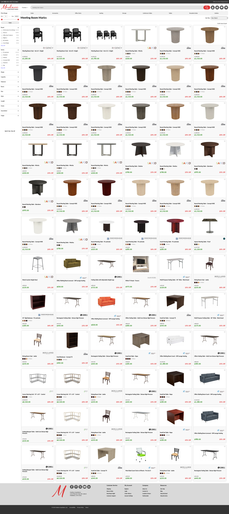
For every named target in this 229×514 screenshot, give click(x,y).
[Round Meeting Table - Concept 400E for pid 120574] (210, 119)
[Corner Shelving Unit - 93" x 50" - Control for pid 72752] (72, 460)
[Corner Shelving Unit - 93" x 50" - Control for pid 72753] (72, 422)
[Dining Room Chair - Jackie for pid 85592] (106, 386)
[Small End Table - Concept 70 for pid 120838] (175, 309)
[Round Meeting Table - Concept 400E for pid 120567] (175, 43)
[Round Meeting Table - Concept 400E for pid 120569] (210, 195)
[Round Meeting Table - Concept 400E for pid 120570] (106, 119)
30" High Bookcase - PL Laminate (31, 318)
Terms (87, 507)
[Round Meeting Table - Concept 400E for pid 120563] (210, 81)
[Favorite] (52, 26)
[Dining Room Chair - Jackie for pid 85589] (175, 462)
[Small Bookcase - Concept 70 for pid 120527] (72, 348)
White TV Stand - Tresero (132, 280)
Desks (32, 13)
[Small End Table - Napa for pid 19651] (175, 386)
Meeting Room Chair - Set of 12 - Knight (102, 51)
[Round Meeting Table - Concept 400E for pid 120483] (141, 81)
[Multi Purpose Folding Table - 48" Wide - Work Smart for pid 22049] (175, 270)
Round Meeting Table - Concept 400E (170, 51)
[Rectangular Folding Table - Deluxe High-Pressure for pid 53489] (209, 460)
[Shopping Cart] (226, 7)
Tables (170, 13)
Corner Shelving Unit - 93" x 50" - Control (33, 394)
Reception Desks (193, 13)
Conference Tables (147, 13)
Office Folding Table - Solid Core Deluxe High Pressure (140, 318)
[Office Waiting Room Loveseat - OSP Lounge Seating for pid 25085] (210, 422)
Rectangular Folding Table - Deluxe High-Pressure (70, 318)
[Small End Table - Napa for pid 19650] (175, 424)
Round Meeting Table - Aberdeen (203, 166)
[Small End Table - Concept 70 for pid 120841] (106, 462)
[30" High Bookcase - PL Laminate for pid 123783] (38, 310)
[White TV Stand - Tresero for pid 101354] (141, 272)
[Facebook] (72, 487)
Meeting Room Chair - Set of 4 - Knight (32, 51)
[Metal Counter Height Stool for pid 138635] (38, 272)
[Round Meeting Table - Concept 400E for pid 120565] (72, 119)
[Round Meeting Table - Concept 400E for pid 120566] (141, 195)
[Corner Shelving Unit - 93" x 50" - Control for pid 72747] (38, 384)
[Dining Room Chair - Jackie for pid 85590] (106, 424)
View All (13, 131)
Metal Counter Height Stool (29, 280)
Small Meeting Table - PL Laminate (135, 242)
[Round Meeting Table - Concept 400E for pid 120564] (38, 119)
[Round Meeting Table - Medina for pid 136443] (72, 233)
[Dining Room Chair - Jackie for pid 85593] (37, 348)
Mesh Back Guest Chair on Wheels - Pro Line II (138, 470)
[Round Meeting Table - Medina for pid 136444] (141, 157)
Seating (101, 13)
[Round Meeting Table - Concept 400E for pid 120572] (141, 119)
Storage (124, 13)
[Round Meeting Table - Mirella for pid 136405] (106, 156)
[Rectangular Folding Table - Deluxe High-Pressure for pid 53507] (141, 422)
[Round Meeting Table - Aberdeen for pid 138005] (37, 195)
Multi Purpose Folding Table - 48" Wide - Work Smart (174, 280)
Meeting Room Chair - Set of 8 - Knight (67, 51)
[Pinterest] (76, 487)
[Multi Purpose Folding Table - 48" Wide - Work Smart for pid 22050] (210, 308)
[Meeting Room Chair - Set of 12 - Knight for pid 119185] (106, 40)
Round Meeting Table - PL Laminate (101, 242)
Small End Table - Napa (132, 356)
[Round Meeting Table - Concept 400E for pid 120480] (107, 81)
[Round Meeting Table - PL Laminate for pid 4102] (106, 233)
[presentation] (10, 28)
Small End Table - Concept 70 (168, 318)
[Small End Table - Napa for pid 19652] (141, 348)
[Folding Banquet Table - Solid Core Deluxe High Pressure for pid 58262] (38, 421)
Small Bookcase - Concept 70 (64, 357)
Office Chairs (78, 13)
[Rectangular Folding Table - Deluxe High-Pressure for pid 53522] (106, 346)
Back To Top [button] (7, 131)
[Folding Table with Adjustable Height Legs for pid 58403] (106, 268)
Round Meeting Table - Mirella (134, 51)
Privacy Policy (80, 507)
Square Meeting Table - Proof (202, 242)
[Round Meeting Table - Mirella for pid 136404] (72, 156)
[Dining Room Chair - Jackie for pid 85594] (209, 272)
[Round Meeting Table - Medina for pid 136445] (175, 157)
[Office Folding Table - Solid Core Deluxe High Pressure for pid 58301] (209, 346)
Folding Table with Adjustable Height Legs (102, 280)
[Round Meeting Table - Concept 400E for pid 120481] (72, 195)
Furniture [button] (25, 7)
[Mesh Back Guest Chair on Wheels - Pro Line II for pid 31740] (141, 462)
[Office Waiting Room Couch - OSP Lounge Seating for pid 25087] (209, 384)
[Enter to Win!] (217, 9)
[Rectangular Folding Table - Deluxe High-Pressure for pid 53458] (72, 308)
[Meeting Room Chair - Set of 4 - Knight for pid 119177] (37, 43)
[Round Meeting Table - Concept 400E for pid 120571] (38, 233)
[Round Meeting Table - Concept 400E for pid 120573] (175, 119)
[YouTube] (85, 487)
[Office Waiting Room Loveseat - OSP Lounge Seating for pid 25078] (72, 269)
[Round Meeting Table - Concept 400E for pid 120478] (38, 81)
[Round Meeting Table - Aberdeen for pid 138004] (209, 157)
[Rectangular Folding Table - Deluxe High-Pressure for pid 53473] (141, 384)
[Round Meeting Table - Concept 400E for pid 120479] (72, 81)
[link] (226, 7)
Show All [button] (3, 45)
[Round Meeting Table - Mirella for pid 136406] (141, 41)
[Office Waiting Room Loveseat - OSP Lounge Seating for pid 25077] (106, 307)
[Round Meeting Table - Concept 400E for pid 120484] (175, 81)
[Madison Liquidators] (10, 9)
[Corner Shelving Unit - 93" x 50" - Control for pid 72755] (72, 384)
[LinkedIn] (89, 487)
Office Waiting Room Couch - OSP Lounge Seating (173, 356)
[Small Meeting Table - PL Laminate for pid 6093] (141, 233)
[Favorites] (222, 9)
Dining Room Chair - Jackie (201, 280)
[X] (80, 487)
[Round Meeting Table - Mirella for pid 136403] (38, 156)
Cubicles (217, 13)
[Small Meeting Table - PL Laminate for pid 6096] (175, 233)
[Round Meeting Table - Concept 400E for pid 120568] (175, 195)
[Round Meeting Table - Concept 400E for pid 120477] (210, 43)
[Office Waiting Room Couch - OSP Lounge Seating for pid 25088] (175, 345)
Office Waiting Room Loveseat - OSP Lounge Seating (71, 280)
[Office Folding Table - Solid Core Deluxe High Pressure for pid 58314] (141, 308)
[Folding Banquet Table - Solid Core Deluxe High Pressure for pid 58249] (38, 460)
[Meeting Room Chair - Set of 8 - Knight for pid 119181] (72, 42)
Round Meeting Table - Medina (134, 166)
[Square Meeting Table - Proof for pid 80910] (209, 233)
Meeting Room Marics (34, 17)
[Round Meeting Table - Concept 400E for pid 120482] (107, 195)
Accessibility (72, 507)
